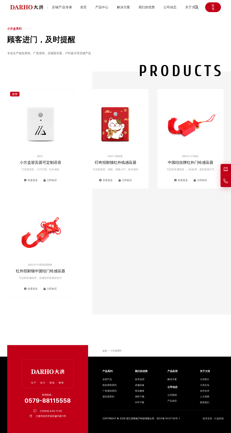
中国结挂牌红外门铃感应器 (190, 162)
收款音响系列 (110, 385)
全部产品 (107, 379)
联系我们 (204, 402)
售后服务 (139, 390)
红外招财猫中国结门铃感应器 (40, 271)
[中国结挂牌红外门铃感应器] (190, 123)
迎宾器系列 (108, 396)
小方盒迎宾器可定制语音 (40, 162)
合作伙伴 (204, 390)
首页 (105, 350)
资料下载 (139, 396)
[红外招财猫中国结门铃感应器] (40, 232)
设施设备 (139, 385)
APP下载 (139, 402)
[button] (110, 7)
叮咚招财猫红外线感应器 (115, 162)
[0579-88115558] (225, 181)
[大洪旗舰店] (225, 169)
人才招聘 (204, 396)
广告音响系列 (110, 390)
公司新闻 (172, 394)
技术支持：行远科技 (213, 418)
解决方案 (172, 379)
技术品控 (139, 379)
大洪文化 (204, 385)
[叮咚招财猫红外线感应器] (115, 123)
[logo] (26, 7)
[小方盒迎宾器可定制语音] (40, 123)
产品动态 (172, 400)
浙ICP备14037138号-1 (168, 418)
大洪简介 (204, 379)
